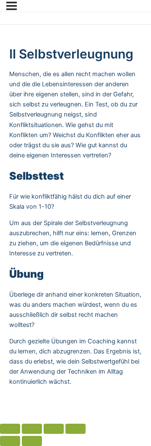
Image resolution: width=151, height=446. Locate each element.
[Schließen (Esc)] (10, 429)
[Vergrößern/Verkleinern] (75, 429)
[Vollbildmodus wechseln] (54, 429)
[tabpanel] (75, 228)
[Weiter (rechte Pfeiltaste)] (32, 441)
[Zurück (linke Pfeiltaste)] (10, 441)
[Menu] (11, 6)
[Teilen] (32, 429)
